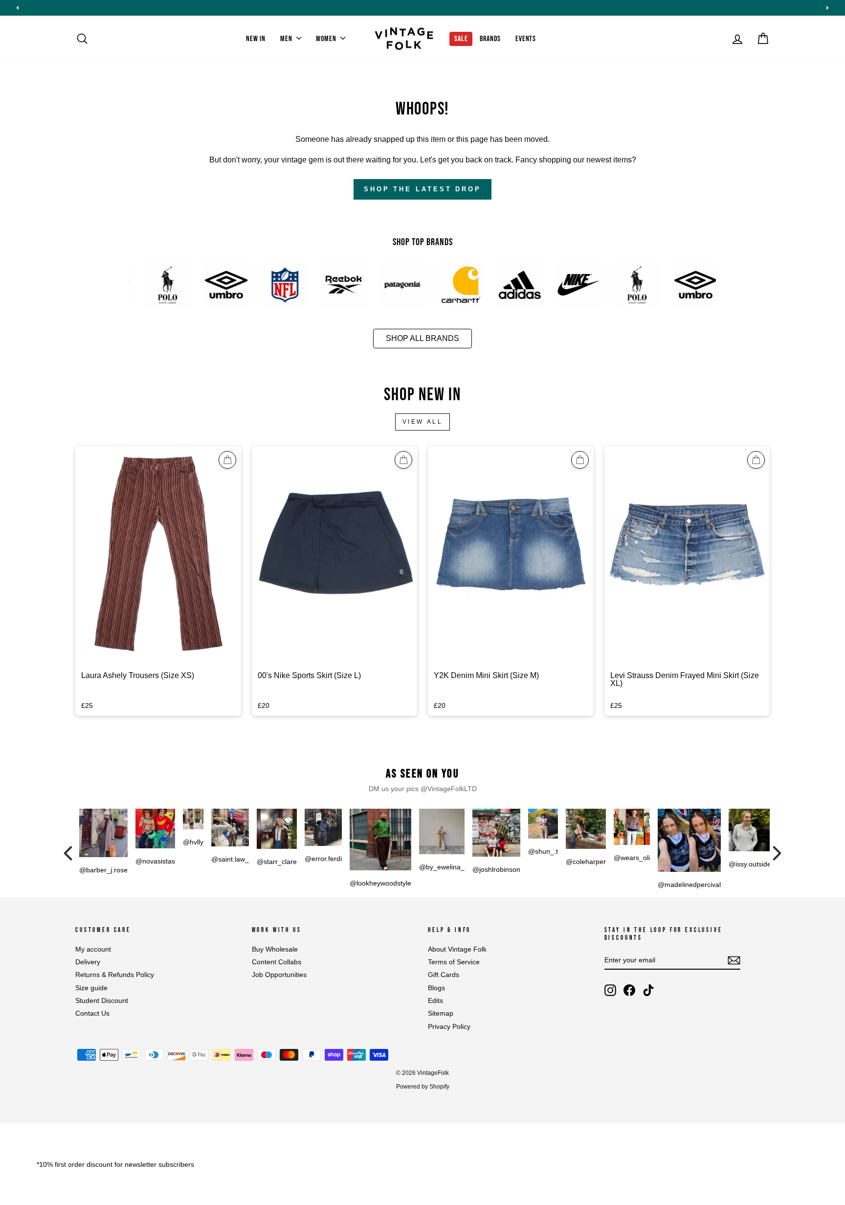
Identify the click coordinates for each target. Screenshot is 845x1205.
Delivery (87, 962)
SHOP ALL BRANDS (422, 338)
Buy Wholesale (275, 949)
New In (256, 39)
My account (93, 949)
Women (327, 39)
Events (525, 39)
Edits (435, 1000)
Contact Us (92, 1013)
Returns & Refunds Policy (114, 974)
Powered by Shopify (422, 1086)
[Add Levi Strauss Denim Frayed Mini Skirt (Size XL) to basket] (756, 460)
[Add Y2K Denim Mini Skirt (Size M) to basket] (580, 460)
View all (422, 421)
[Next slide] (827, 8)
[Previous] (68, 853)
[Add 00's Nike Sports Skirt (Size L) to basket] (403, 460)
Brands (490, 39)
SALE (460, 39)
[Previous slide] (17, 8)
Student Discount (101, 1000)
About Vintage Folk (457, 949)
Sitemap (440, 1013)
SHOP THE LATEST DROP (422, 189)
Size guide (91, 988)
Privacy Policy (449, 1026)
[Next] (777, 853)
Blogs (436, 988)
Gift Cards (443, 974)
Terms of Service (454, 962)
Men (287, 39)
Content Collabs (276, 962)
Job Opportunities (279, 974)
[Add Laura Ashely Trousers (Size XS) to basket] (227, 460)
